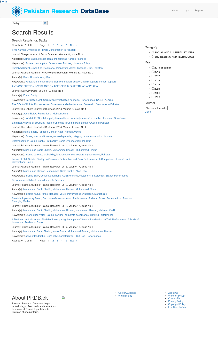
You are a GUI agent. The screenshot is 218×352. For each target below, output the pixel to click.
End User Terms (177, 307)
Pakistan (106, 154)
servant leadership (35, 236)
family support (90, 81)
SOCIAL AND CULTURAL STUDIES (174, 52)
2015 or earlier (162, 67)
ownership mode (62, 136)
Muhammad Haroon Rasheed (70, 58)
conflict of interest (103, 118)
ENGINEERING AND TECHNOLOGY (174, 56)
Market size (100, 193)
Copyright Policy (177, 304)
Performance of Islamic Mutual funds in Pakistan (38, 180)
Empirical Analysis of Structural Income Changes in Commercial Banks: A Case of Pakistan (61, 122)
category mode (81, 136)
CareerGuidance (127, 292)
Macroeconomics (65, 154)
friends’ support (107, 81)
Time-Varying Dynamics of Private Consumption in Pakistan (44, 49)
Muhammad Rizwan (86, 150)
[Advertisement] (109, 267)
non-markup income (101, 136)
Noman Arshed (73, 131)
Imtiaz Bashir (59, 231)
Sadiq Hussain (31, 77)
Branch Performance (117, 175)
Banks (29, 136)
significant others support (67, 81)
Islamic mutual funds (37, 193)
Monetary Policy (81, 63)
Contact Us (174, 298)
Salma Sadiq (30, 58)
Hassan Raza (45, 58)
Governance (120, 118)
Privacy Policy (175, 301)
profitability (49, 154)
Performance (88, 100)
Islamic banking (34, 154)
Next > (73, 45)
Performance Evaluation (80, 193)
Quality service (70, 175)
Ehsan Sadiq (30, 95)
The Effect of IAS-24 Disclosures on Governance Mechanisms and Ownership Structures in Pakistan (66, 104)
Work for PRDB (176, 295)
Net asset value (57, 193)
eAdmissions (125, 295)
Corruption (31, 100)
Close (148, 111)
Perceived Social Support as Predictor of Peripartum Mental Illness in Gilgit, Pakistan (57, 68)
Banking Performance (101, 214)
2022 (157, 97)
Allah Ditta (81, 171)
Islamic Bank (32, 175)
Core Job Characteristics (60, 236)
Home (175, 10)
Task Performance (91, 236)
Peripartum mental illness (39, 81)
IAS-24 (29, 118)
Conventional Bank (51, 175)
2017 (157, 76)
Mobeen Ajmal (60, 113)
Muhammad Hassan (63, 150)
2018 (157, 80)
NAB (98, 100)
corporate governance (88, 154)
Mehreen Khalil (107, 210)
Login (186, 10)
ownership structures (81, 118)
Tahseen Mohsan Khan (51, 131)
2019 (157, 84)
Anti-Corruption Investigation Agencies (59, 100)
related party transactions (54, 118)
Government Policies (60, 63)
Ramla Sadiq (44, 113)
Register (199, 10)
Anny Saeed (46, 77)
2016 (157, 71)
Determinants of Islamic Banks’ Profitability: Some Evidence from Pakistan (51, 141)
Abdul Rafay (29, 113)
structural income (43, 136)
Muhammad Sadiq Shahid (37, 150)
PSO (77, 236)
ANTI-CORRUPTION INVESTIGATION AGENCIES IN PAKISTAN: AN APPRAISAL (55, 86)
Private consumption (37, 63)
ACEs (110, 100)
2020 (157, 88)
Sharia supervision (35, 214)
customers (85, 175)
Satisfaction (98, 175)
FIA (104, 100)
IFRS (37, 118)
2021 (157, 92)
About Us (173, 292)
